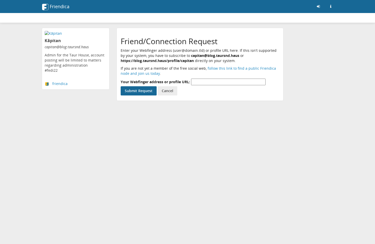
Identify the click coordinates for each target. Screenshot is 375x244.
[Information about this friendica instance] (330, 6)
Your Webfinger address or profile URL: (155, 81)
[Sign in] (318, 6)
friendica (60, 83)
